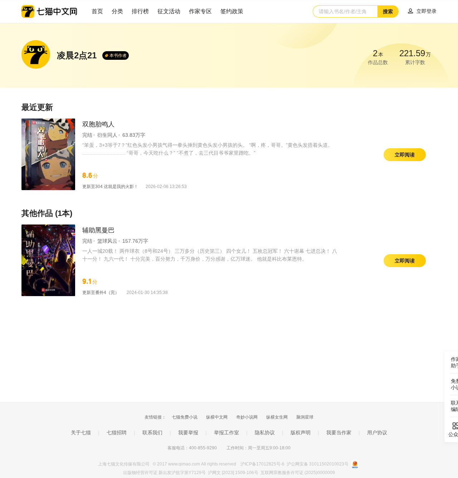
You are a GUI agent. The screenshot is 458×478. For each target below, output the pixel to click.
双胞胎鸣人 (98, 124)
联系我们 (152, 432)
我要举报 (188, 432)
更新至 (110, 186)
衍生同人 (107, 135)
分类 (117, 11)
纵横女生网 (277, 417)
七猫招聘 (117, 432)
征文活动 (168, 11)
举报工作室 (226, 432)
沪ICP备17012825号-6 (263, 464)
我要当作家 (338, 432)
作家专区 (200, 11)
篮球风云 (107, 241)
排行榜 (140, 11)
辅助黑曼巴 (98, 230)
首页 (97, 11)
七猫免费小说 (185, 417)
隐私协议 (265, 432)
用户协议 (377, 432)
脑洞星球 (304, 417)
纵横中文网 (217, 417)
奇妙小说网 (247, 417)
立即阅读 (405, 155)
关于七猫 (81, 432)
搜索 (388, 11)
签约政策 (231, 11)
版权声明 (301, 432)
